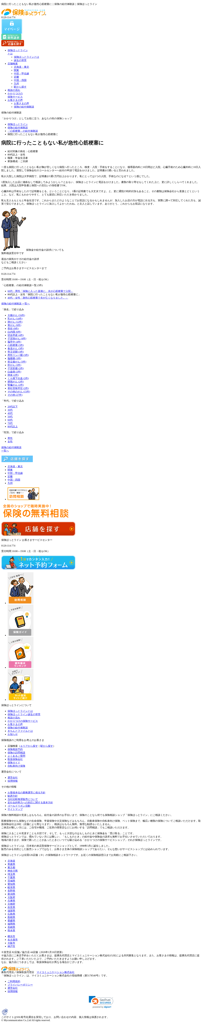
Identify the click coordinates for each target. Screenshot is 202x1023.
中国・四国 (20, 80)
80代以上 (13, 426)
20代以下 (13, 406)
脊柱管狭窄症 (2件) (18, 388)
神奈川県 (13, 870)
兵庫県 (11, 900)
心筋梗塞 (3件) (16, 345)
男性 (10, 438)
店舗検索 (13, 63)
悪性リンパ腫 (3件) (18, 355)
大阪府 (11, 897)
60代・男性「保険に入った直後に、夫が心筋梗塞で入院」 (40, 291)
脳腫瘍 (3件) (14, 358)
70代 (10, 423)
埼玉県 (11, 874)
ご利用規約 (14, 981)
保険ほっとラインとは (26, 57)
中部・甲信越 (21, 73)
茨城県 (11, 880)
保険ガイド (14, 762)
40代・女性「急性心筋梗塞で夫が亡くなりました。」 (38, 297)
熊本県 (11, 930)
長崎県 (11, 927)
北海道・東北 (21, 67)
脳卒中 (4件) (14, 341)
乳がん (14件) (15, 318)
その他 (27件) (15, 395)
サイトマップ (15, 809)
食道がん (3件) (16, 348)
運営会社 (13, 777)
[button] (101, 1002)
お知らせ (13, 734)
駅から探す (20, 86)
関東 (16, 70)
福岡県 (11, 924)
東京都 (11, 867)
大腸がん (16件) (16, 315)
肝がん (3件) (14, 365)
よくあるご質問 (16, 756)
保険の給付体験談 (24, 106)
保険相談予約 (15, 749)
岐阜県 (11, 887)
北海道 (11, 860)
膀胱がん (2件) (16, 381)
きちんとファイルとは (20, 731)
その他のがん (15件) (19, 391)
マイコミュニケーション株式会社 (55, 972)
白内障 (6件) (14, 332)
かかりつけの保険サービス (23, 721)
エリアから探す (29, 746)
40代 (10, 413)
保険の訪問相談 (16, 752)
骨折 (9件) (13, 328)
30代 (10, 410)
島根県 (11, 917)
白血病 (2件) (14, 371)
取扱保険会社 (15, 759)
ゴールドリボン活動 (19, 805)
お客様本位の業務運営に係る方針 (26, 792)
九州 (16, 83)
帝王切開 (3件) (16, 351)
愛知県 (11, 884)
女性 (10, 441)
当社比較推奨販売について (23, 799)
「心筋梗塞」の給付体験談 (23, 131)
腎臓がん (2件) (16, 385)
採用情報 (13, 781)
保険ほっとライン (18, 124)
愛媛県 (11, 920)
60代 (10, 420)
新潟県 (11, 894)
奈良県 (11, 907)
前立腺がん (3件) (17, 361)
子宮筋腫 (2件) (16, 368)
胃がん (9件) (14, 325)
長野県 (11, 890)
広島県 (11, 914)
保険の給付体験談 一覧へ (15, 303)
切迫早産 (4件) (16, 335)
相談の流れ (14, 90)
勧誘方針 (13, 796)
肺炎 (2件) (13, 375)
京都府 (11, 904)
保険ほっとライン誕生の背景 (24, 714)
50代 (10, 416)
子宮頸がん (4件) (17, 338)
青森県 (11, 864)
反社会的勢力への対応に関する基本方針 (30, 802)
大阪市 (11, 943)
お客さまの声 (15, 100)
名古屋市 (13, 939)
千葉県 (11, 877)
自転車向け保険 (16, 766)
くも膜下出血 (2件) (18, 378)
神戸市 (11, 946)
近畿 (16, 77)
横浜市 (11, 936)
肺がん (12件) (15, 322)
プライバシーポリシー (20, 984)
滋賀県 (11, 910)
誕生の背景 (20, 60)
